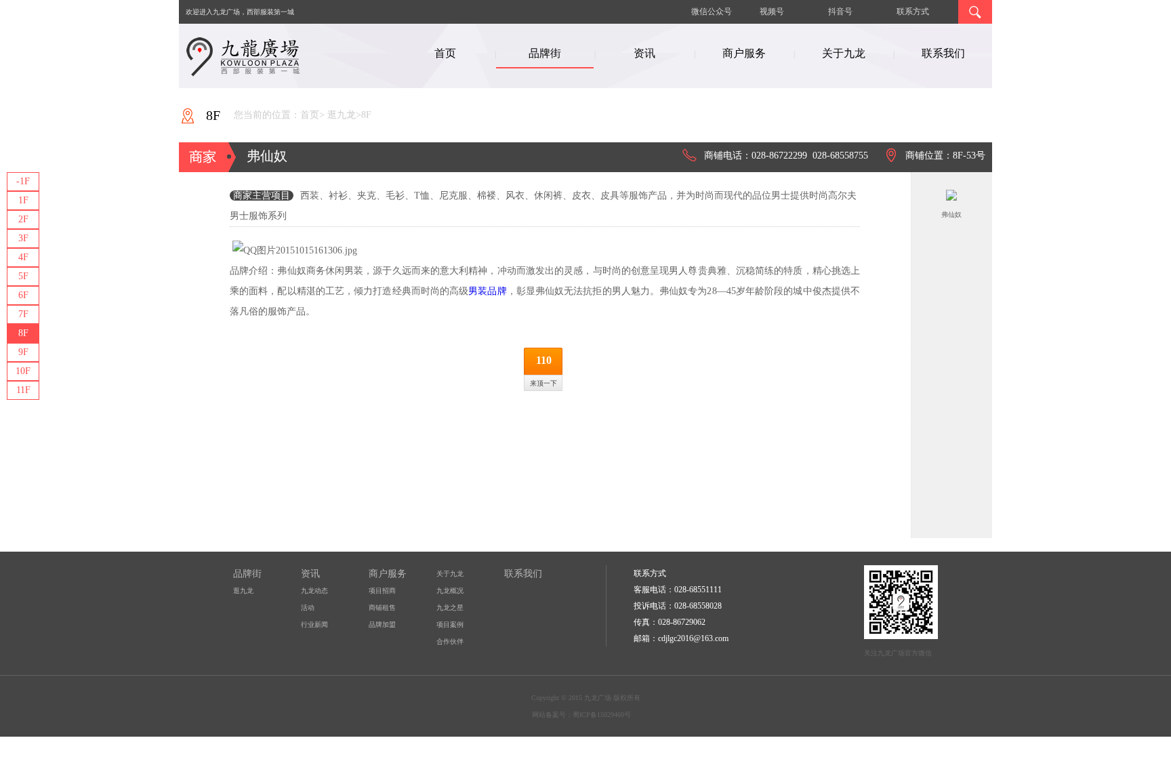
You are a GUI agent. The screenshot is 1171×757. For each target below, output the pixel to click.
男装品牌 (487, 291)
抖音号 (840, 11)
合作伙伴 (450, 641)
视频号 (772, 11)
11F (23, 390)
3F (23, 238)
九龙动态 (314, 590)
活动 (307, 607)
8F (23, 333)
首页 (445, 53)
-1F (23, 181)
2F (23, 219)
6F (23, 295)
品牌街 (545, 53)
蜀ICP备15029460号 (602, 714)
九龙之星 (450, 607)
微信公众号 (711, 11)
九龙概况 (450, 590)
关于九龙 (843, 53)
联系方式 (913, 11)
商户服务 (744, 53)
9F (23, 352)
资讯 (644, 53)
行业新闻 (314, 624)
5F (23, 276)
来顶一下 (543, 383)
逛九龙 (243, 590)
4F (23, 257)
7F (23, 314)
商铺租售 (382, 607)
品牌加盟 (382, 624)
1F (23, 200)
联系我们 (943, 53)
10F (23, 371)
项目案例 (450, 624)
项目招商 (382, 590)
